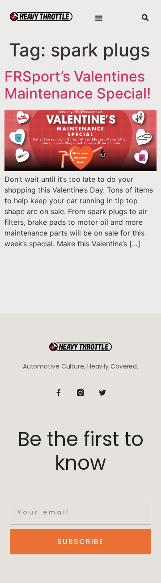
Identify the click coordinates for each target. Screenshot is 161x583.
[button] (99, 18)
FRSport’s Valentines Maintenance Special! (77, 85)
